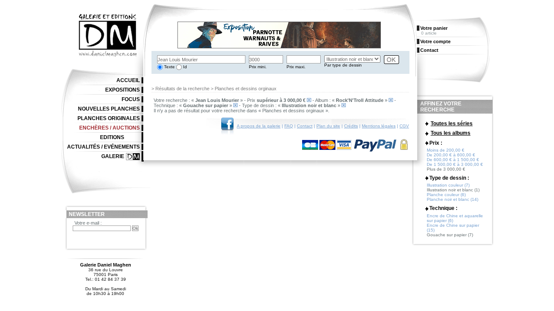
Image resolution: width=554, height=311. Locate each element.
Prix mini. (258, 66)
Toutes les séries (452, 124)
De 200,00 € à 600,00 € (451, 154)
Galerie (112, 156)
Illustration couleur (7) (448, 185)
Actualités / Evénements (103, 147)
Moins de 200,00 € (445, 150)
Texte (169, 66)
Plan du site (328, 126)
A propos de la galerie (258, 126)
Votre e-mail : (88, 222)
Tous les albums (450, 133)
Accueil (128, 80)
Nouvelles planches (109, 109)
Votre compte (435, 41)
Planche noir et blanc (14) (452, 199)
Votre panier (434, 28)
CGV (404, 126)
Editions (112, 137)
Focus (131, 99)
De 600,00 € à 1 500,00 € (453, 159)
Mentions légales (379, 126)
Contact (304, 126)
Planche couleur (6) (446, 194)
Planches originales (108, 118)
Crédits (351, 126)
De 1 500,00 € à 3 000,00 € (455, 164)
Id (184, 66)
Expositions (122, 90)
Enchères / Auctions (109, 128)
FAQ (288, 126)
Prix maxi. (296, 66)
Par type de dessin (343, 65)
